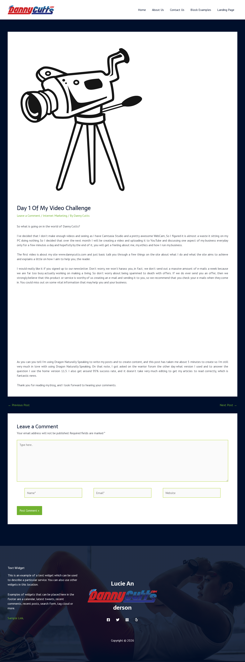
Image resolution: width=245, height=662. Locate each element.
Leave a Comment (28, 215)
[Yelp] (136, 619)
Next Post (228, 404)
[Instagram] (127, 619)
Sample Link (15, 618)
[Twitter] (117, 619)
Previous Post (19, 404)
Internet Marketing (55, 215)
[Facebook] (108, 619)
